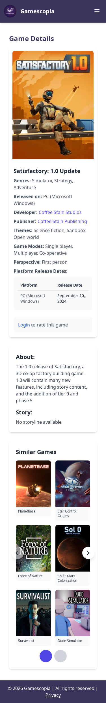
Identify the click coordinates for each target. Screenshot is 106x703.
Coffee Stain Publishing (62, 221)
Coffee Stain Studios (60, 212)
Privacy (53, 695)
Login (24, 325)
